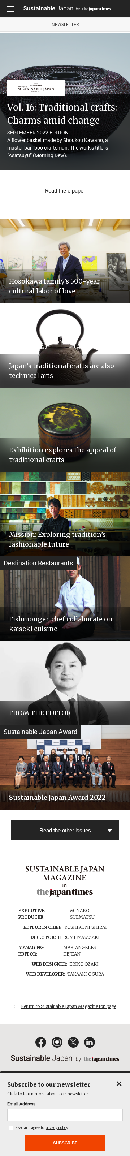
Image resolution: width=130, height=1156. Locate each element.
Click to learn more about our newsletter (47, 1093)
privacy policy (56, 1127)
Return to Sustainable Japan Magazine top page (68, 1006)
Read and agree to (41, 1127)
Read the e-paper (65, 190)
